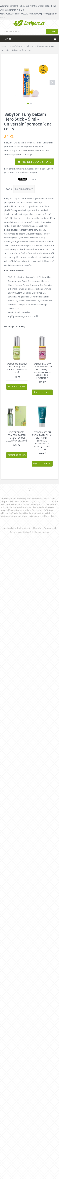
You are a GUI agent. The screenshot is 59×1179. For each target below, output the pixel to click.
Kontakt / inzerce (42, 532)
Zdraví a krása (16, 172)
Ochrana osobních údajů (20, 532)
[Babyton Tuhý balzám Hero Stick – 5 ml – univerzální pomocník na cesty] (29, 82)
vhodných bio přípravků (25, 513)
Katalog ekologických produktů (16, 528)
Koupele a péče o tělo (35, 168)
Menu (8, 39)
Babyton (33, 172)
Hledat (52, 31)
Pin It (34, 179)
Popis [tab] (9, 189)
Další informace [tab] (24, 189)
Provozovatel (50, 528)
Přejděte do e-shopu (36, 162)
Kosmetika (19, 168)
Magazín (37, 528)
